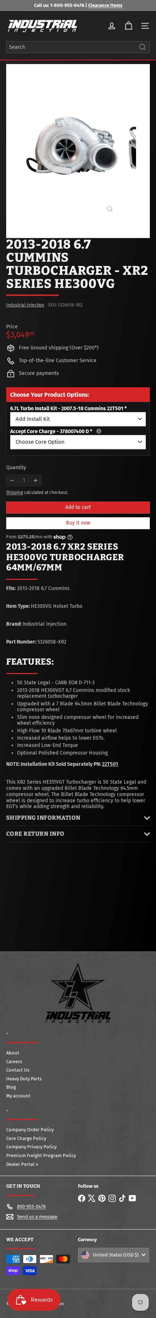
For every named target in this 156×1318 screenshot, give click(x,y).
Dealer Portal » (22, 1164)
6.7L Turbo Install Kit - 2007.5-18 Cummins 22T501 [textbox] (68, 409)
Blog (11, 1087)
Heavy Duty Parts (24, 1078)
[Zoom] (109, 209)
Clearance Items (105, 5)
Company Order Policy (30, 1129)
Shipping (14, 492)
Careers (14, 1061)
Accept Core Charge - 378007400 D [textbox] (78, 432)
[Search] (142, 47)
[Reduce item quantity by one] (12, 481)
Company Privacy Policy (31, 1146)
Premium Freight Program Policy (41, 1155)
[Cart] (128, 25)
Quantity (16, 468)
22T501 (110, 764)
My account (18, 1096)
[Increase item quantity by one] (36, 481)
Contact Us (17, 1070)
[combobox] (78, 47)
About (12, 1053)
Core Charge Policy (26, 1138)
